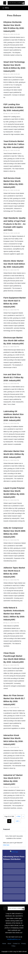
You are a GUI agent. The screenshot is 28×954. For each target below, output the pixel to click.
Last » (18, 821)
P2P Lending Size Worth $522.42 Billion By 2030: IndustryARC (14, 107)
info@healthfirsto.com (14, 939)
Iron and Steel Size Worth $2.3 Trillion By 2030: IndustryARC (13, 377)
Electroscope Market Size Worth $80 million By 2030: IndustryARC (14, 340)
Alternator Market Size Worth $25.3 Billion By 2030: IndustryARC (14, 454)
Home (4, 943)
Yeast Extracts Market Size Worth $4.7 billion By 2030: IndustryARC (14, 144)
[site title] (14, 908)
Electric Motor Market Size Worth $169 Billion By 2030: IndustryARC (14, 264)
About (9, 943)
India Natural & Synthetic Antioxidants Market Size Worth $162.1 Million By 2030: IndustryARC (14, 614)
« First (18, 816)
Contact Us (16, 943)
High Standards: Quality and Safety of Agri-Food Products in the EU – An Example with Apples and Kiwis (15, 224)
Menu (7, 8)
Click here (6, 845)
